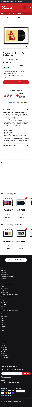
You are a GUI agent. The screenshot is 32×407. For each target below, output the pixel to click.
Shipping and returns (9, 145)
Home (2, 17)
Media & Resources (6, 296)
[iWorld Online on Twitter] (10, 382)
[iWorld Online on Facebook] (5, 382)
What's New (4, 302)
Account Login (4, 292)
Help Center (4, 280)
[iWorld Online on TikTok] (15, 382)
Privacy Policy (4, 274)
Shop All (3, 306)
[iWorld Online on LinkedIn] (18, 382)
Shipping (3, 278)
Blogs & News (4, 288)
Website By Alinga (5, 405)
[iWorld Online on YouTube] (7, 382)
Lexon (2, 337)
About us (3, 270)
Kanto (2, 333)
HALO (2, 328)
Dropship (3, 290)
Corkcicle (3, 324)
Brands (3, 308)
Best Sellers (4, 304)
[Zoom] (27, 46)
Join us (26, 373)
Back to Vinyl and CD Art (17, 260)
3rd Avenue (4, 316)
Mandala (3, 339)
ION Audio (3, 330)
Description (6, 109)
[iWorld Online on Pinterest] (13, 382)
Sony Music (4, 347)
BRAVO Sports (4, 357)
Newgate (3, 343)
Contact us (4, 272)
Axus (2, 318)
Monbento (3, 341)
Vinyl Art (5, 59)
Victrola (3, 351)
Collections (8, 17)
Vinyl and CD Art (16, 17)
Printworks (3, 345)
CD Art (2, 322)
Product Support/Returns (7, 276)
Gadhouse (3, 326)
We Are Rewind (5, 355)
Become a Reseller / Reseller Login (9, 294)
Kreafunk (3, 335)
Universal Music (5, 349)
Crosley (3, 320)
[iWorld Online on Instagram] (2, 382)
